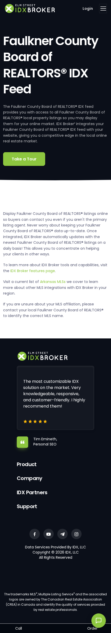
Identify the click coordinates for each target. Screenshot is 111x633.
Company (29, 478)
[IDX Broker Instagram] (76, 534)
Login (88, 8)
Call (18, 628)
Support (27, 506)
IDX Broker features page (32, 270)
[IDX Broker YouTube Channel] (48, 534)
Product (27, 464)
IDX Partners (32, 492)
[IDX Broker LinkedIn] (62, 534)
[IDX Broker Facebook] (34, 534)
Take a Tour (24, 159)
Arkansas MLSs (53, 281)
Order (92, 628)
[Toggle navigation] (103, 8)
